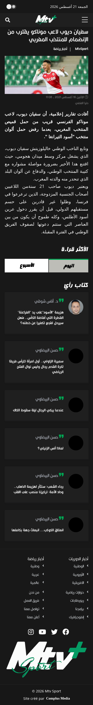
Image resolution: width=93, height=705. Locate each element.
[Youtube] (42, 632)
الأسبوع (26, 265)
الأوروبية (78, 574)
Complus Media (58, 698)
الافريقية (78, 583)
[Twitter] (54, 632)
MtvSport (81, 49)
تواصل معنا (31, 609)
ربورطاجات (77, 600)
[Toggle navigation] (7, 20)
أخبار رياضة (60, 49)
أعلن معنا (33, 617)
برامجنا (79, 609)
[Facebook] (65, 632)
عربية (35, 574)
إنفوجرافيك (76, 617)
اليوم (68, 265)
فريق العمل (31, 600)
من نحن (34, 592)
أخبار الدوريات (78, 559)
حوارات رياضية (75, 592)
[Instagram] (31, 632)
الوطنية (79, 566)
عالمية (34, 583)
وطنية (35, 566)
